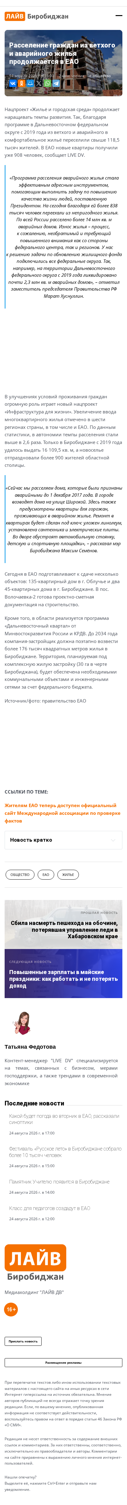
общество (102, 75)
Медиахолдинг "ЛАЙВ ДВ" (34, 1292)
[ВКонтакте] (13, 83)
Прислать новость (23, 1341)
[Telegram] (56, 83)
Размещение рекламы (63, 1362)
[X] (39, 83)
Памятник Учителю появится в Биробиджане (59, 1182)
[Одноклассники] (21, 83)
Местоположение (27, 1098)
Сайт (10, 1098)
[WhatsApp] (47, 83)
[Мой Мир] (30, 83)
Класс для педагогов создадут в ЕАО (49, 1208)
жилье (68, 874)
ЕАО (46, 874)
